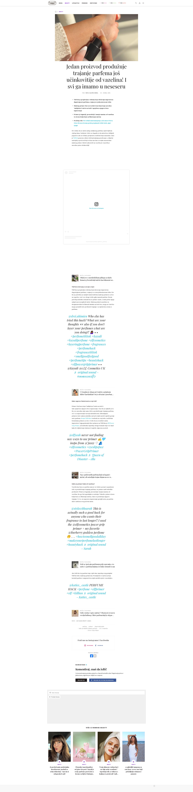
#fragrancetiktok (86, 352)
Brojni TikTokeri (86, 418)
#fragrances (98, 344)
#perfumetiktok (81, 336)
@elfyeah (75, 435)
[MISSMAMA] (104, 3)
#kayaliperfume (77, 340)
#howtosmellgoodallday (91, 536)
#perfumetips (77, 360)
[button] (143, 3)
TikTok (75, 138)
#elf (69, 593)
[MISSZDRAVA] (113, 3)
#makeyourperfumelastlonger (86, 540)
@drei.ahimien (77, 316)
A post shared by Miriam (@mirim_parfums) (96, 241)
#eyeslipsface (95, 447)
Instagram (90, 645)
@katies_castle (79, 585)
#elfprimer (97, 589)
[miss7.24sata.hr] (52, 3)
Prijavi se (81, 680)
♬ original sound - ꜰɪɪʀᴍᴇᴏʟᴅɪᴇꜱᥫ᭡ (86, 374)
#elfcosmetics (96, 340)
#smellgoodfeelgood (86, 356)
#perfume (83, 589)
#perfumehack (86, 348)
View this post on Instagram (96, 208)
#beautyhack (95, 360)
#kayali (97, 336)
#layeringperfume (78, 344)
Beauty (61, 11)
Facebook (100, 645)
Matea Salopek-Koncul (92, 93)
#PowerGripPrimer (86, 451)
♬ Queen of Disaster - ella (90, 457)
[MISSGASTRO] (122, 3)
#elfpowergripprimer (84, 364)
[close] (154, 786)
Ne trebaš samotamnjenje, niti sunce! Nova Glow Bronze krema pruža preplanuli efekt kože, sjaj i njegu (93, 123)
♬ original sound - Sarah (93, 546)
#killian (77, 593)
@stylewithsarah (81, 508)
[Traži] (136, 3)
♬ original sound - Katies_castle (91, 595)
